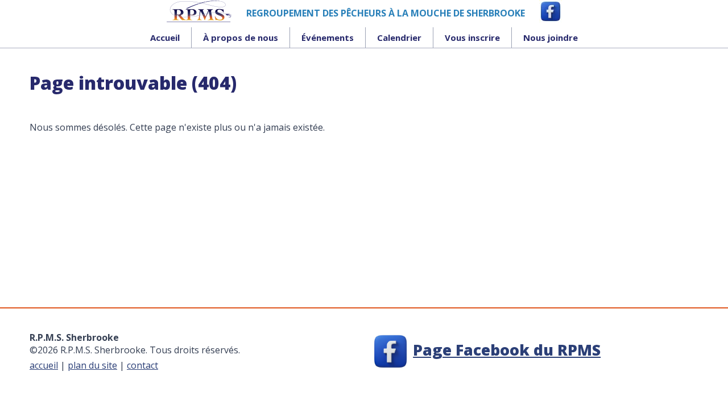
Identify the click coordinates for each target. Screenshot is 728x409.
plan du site (92, 365)
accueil (44, 365)
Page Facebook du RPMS (507, 350)
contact (142, 365)
